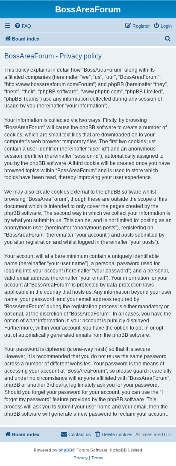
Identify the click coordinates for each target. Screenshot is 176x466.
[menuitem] (22, 26)
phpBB (65, 450)
